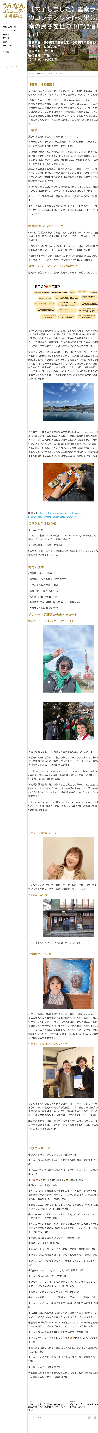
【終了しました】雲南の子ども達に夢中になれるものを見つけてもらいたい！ (46, 1407)
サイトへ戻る (36, 1418)
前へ (32, 1401)
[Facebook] (89, 1417)
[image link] (14, 10)
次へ (71, 1401)
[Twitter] (95, 1417)
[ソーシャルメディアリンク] (3, 66)
